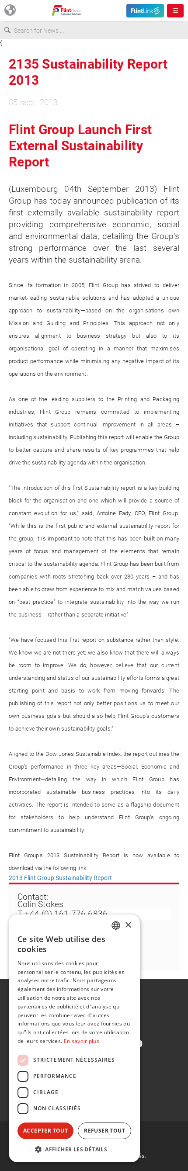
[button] (74, 1149)
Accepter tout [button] (45, 1130)
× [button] (128, 925)
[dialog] (74, 1038)
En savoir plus (81, 1041)
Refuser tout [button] (104, 1130)
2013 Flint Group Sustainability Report (60, 877)
